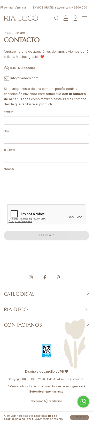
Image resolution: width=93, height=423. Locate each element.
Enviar (47, 235)
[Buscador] (56, 19)
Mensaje (9, 169)
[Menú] (84, 19)
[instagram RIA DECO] (31, 277)
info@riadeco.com (24, 78)
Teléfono (9, 150)
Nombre (8, 112)
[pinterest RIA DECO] (58, 277)
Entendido (80, 417)
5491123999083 (22, 68)
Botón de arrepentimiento (46, 391)
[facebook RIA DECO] (45, 277)
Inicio (7, 32)
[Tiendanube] (46, 402)
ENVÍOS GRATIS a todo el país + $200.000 (59, 7)
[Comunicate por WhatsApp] (83, 402)
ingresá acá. (78, 386)
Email (7, 131)
